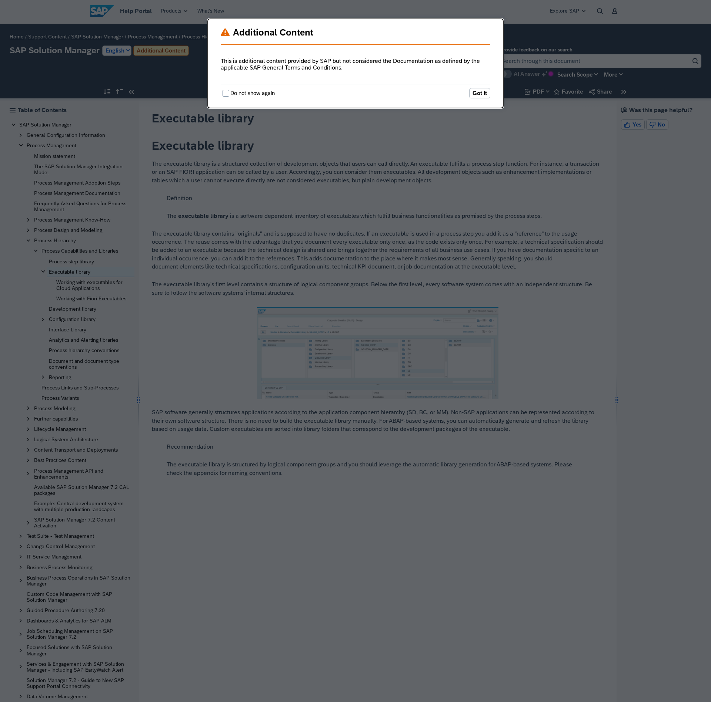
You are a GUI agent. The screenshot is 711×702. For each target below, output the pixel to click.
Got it (480, 93)
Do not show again (252, 93)
